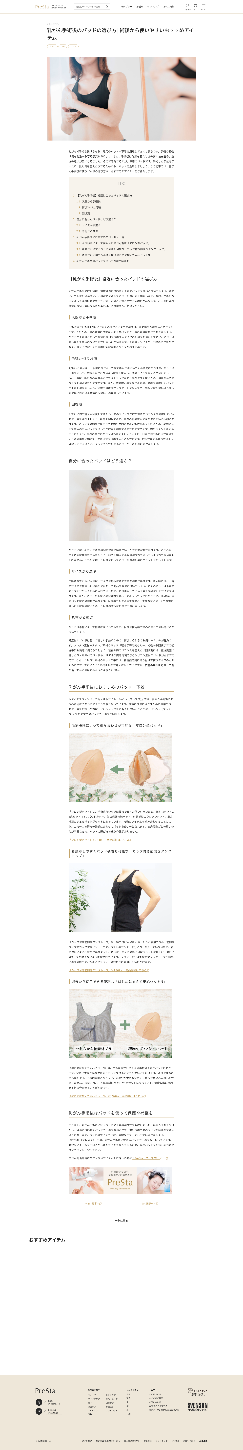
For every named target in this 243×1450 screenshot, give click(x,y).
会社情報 (175, 1440)
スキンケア (111, 1395)
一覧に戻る (121, 1220)
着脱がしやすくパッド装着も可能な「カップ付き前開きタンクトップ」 (124, 249)
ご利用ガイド (155, 1394)
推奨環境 (148, 1440)
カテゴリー (126, 6)
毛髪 (128, 1394)
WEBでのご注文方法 (158, 1405)
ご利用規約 (87, 1440)
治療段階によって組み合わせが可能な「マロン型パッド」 (116, 243)
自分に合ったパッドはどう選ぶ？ (96, 219)
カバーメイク (112, 1398)
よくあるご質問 (156, 1398)
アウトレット (112, 1410)
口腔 (128, 1413)
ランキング (153, 6)
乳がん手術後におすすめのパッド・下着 (100, 237)
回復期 (86, 213)
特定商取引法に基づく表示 (108, 1440)
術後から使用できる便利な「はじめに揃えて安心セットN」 (117, 255)
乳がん (52, 46)
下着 (63, 46)
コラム (91, 1371)
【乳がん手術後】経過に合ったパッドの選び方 (104, 195)
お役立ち (110, 1406)
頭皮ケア (92, 1406)
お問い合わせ (155, 1402)
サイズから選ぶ (91, 225)
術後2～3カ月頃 (91, 207)
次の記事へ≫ (149, 1203)
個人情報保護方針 (132, 1440)
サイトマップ (161, 1440)
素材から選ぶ (90, 231)
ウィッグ (92, 1395)
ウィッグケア (94, 1398)
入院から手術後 (91, 201)
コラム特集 (168, 6)
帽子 (90, 1402)
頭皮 (128, 1398)
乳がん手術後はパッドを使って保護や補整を (102, 261)
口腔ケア (110, 1402)
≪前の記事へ (92, 1203)
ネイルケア (93, 1410)
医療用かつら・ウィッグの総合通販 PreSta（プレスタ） (61, 1371)
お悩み (139, 6)
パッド (73, 46)
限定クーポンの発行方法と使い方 (164, 1409)
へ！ (148, 1158)
